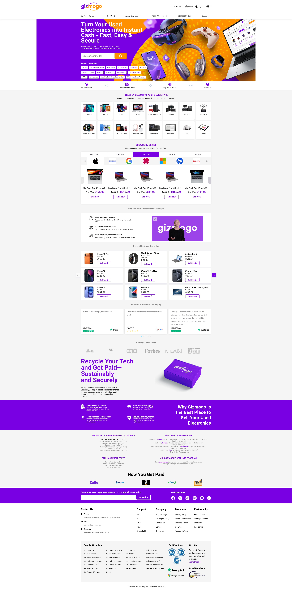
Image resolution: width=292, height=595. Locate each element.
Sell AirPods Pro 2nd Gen (155, 568)
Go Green (178, 527)
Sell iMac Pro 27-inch (91, 565)
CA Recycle (198, 527)
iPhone (159, 439)
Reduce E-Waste (181, 531)
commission (163, 462)
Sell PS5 (108, 572)
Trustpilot (160, 531)
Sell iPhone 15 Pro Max (92, 572)
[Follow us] (173, 498)
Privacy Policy (180, 515)
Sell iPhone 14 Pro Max (114, 550)
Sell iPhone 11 (131, 568)
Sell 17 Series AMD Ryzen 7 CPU (134, 561)
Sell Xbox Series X (90, 554)
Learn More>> (195, 562)
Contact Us (160, 523)
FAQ (138, 515)
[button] (189, 6)
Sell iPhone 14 (89, 550)
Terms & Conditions (183, 519)
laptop (164, 443)
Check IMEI (141, 531)
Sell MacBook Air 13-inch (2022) (155, 565)
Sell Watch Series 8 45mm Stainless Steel (93, 557)
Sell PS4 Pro (130, 550)
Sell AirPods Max (152, 554)
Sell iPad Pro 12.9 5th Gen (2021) (93, 561)
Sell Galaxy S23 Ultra (91, 568)
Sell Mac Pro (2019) (153, 561)
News (139, 527)
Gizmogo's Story (162, 519)
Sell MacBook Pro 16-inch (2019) (134, 565)
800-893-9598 (89, 517)
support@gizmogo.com (92, 525)
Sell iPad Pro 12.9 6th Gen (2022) (114, 561)
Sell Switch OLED (152, 550)
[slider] (133, 331)
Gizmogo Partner (184, 16)
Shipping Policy (181, 523)
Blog (139, 519)
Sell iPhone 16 (111, 568)
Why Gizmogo (161, 515)
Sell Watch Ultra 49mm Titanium (114, 557)
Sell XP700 (130, 554)
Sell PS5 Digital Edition (113, 554)
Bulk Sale (111, 16)
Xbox (170, 450)
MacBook (184, 446)
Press (139, 523)
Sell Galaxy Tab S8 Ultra (154, 557)
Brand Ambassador (159, 16)
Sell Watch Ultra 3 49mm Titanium (134, 557)
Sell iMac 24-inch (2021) (114, 565)
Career (158, 527)
